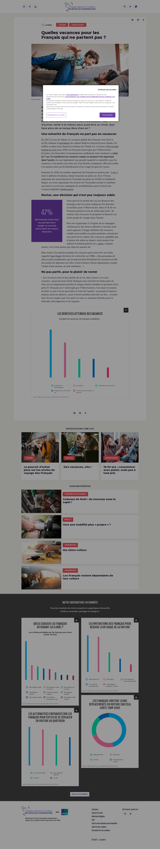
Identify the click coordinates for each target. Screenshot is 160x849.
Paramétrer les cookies (56, 115)
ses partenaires (72, 95)
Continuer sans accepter (107, 89)
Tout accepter (107, 115)
